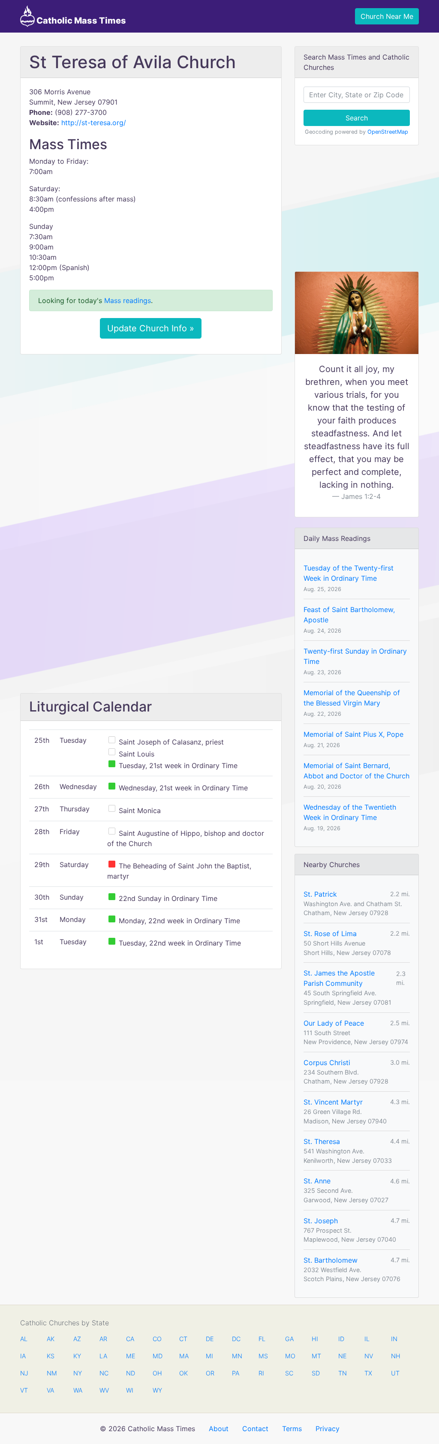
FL (262, 1338)
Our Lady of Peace (334, 1023)
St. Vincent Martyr (333, 1102)
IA (23, 1356)
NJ (24, 1373)
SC (289, 1373)
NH (395, 1356)
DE (210, 1338)
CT (183, 1338)
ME (130, 1356)
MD (157, 1356)
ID (341, 1338)
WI (129, 1390)
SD (316, 1373)
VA (50, 1390)
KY (77, 1356)
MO (289, 1356)
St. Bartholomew (331, 1260)
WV (103, 1390)
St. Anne (317, 1181)
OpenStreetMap (387, 132)
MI (209, 1356)
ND (130, 1373)
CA (130, 1338)
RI (261, 1373)
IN (394, 1338)
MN (236, 1356)
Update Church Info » (150, 328)
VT (24, 1390)
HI (315, 1338)
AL (23, 1338)
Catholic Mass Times (80, 20)
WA (77, 1390)
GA (289, 1338)
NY (77, 1373)
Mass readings (127, 300)
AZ (77, 1338)
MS (263, 1356)
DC (236, 1338)
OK (183, 1373)
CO (157, 1338)
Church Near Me (387, 16)
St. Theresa (322, 1141)
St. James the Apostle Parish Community (339, 978)
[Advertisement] (151, 425)
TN (342, 1373)
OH (157, 1373)
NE (342, 1356)
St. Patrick (320, 894)
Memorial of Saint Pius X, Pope (353, 734)
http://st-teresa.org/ (93, 122)
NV (368, 1356)
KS (50, 1356)
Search (357, 118)
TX (368, 1373)
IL (367, 1338)
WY (157, 1390)
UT (395, 1373)
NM (51, 1373)
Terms (292, 1428)
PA (235, 1373)
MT (316, 1356)
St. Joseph (321, 1220)
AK (50, 1338)
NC (103, 1373)
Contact (255, 1428)
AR (103, 1338)
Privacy (328, 1428)
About (219, 1428)
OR (210, 1373)
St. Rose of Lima (330, 933)
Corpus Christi (327, 1062)
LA (103, 1356)
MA (183, 1356)
